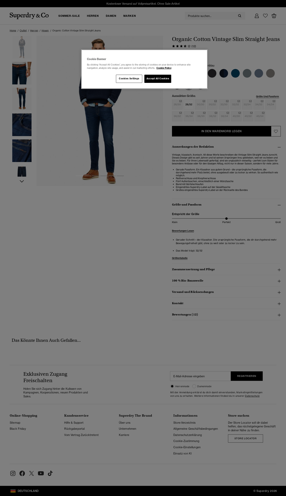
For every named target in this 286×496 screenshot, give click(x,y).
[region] (144, 69)
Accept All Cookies (158, 78)
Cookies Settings (129, 78)
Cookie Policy (163, 68)
